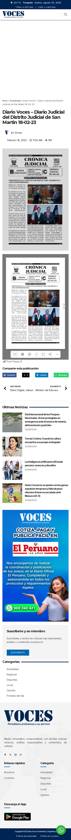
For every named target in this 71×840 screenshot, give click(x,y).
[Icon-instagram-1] (15, 755)
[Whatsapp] (21, 755)
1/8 (15, 354)
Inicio (5, 100)
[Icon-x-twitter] (10, 755)
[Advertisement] (35, 57)
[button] (59, 15)
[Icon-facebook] (5, 755)
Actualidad (15, 100)
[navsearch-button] (65, 14)
